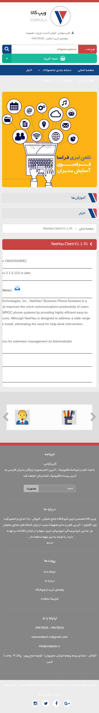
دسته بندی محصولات (56, 70)
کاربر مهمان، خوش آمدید (56, 33)
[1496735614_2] (17, 290)
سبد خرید (32, 58)
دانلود (46, 80)
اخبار (29, 70)
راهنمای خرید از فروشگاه (49, 590)
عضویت (29, 33)
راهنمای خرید (60, 39)
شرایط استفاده (49, 599)
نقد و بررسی (85, 80)
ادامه (49, 543)
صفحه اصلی (86, 70)
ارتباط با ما (49, 572)
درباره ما (50, 581)
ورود (38, 33)
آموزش (66, 80)
